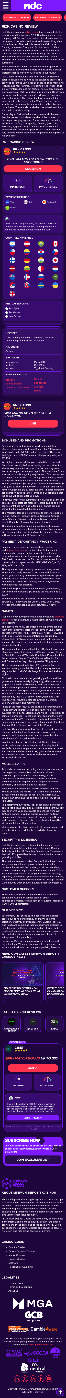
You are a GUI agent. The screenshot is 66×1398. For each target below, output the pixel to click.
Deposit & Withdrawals (17, 387)
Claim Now (33, 168)
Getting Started (13, 383)
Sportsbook (40, 382)
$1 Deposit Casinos (16, 17)
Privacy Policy (15, 1283)
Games (38, 378)
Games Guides (16, 1259)
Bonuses (10, 379)
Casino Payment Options (21, 1251)
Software (13, 1263)
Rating (37, 390)
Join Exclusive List (33, 1159)
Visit (33, 423)
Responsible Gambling (20, 1266)
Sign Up (33, 1067)
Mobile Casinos (16, 1255)
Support (38, 386)
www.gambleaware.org (41, 1344)
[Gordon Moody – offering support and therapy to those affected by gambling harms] (18, 1329)
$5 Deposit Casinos (47, 17)
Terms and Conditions (20, 1286)
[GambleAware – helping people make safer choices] (44, 1329)
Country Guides (16, 1247)
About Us (13, 1290)
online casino (32, 32)
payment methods (16, 550)
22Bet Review (33, 1117)
